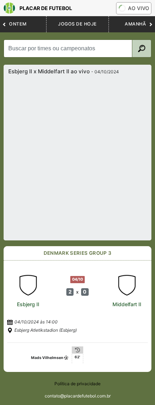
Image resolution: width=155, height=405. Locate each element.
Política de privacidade (77, 383)
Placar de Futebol (45, 8)
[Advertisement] (77, 155)
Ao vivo (138, 8)
